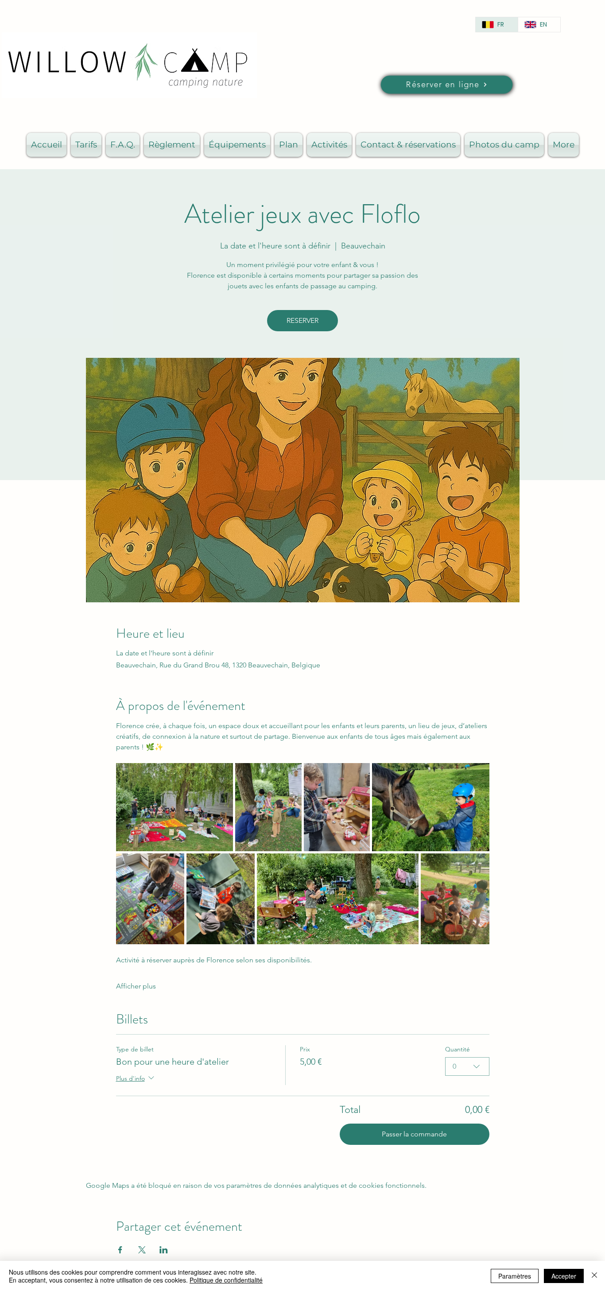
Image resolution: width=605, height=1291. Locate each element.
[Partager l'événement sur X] (142, 1249)
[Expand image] (174, 807)
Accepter (563, 1276)
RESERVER (302, 320)
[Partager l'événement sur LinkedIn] (163, 1249)
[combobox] (467, 1066)
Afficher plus (136, 986)
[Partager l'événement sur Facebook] (120, 1249)
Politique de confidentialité (226, 1279)
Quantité (457, 1049)
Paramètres (514, 1276)
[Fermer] (594, 1276)
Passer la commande (414, 1134)
